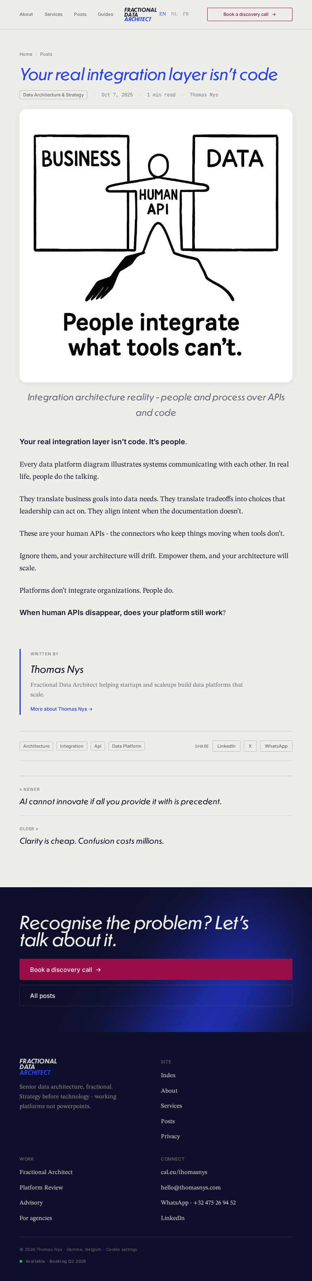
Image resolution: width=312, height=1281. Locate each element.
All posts (42, 995)
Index (168, 1076)
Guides (105, 14)
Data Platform (126, 746)
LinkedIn (226, 746)
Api (98, 746)
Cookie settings (121, 1249)
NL (174, 14)
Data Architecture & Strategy (53, 95)
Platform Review (41, 1188)
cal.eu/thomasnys (184, 1173)
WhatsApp (276, 746)
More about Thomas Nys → (61, 709)
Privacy (170, 1137)
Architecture (36, 746)
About (26, 14)
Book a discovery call (249, 14)
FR (186, 14)
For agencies (36, 1219)
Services (54, 14)
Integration (72, 746)
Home (26, 54)
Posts (80, 14)
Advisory (31, 1203)
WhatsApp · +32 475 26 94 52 (198, 1203)
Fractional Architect (46, 1173)
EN (162, 14)
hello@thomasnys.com (191, 1188)
